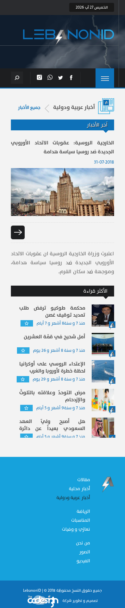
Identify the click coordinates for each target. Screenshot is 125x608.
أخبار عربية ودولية (73, 497)
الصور (84, 552)
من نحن (83, 543)
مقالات (83, 479)
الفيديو (83, 561)
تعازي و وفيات (76, 529)
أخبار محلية (79, 488)
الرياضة (83, 511)
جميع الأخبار (29, 107)
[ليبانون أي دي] (68, 37)
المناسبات (80, 520)
